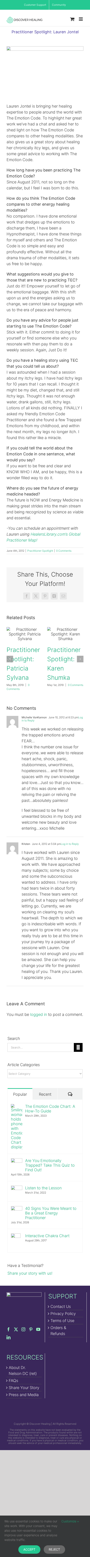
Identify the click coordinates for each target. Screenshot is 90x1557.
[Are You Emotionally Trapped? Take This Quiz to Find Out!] (16, 1161)
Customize (69, 1521)
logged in (38, 1014)
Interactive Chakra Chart (47, 1235)
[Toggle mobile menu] (81, 19)
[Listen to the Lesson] (16, 1188)
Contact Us (60, 1306)
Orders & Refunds (58, 1330)
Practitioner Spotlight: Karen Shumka (65, 634)
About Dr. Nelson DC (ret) (23, 1370)
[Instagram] (23, 1329)
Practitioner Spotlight (40, 550)
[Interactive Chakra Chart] (16, 1236)
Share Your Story (24, 1387)
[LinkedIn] (8, 1337)
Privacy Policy (63, 1313)
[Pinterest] (31, 1329)
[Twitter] (16, 1329)
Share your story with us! (29, 1273)
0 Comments (63, 550)
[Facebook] (8, 1329)
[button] (10, 659)
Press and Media (24, 1394)
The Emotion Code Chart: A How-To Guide (50, 1108)
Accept (29, 1549)
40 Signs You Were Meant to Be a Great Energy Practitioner (50, 1213)
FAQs (13, 1380)
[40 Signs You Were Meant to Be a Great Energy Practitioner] (16, 1209)
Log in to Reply (70, 844)
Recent (45, 1094)
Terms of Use (62, 1320)
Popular (20, 1094)
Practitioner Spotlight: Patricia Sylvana (24, 634)
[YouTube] (38, 1329)
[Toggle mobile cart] (72, 19)
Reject (54, 1549)
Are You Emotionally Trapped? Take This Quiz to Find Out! (50, 1165)
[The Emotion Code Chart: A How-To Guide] (16, 1107)
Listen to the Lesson (43, 1188)
